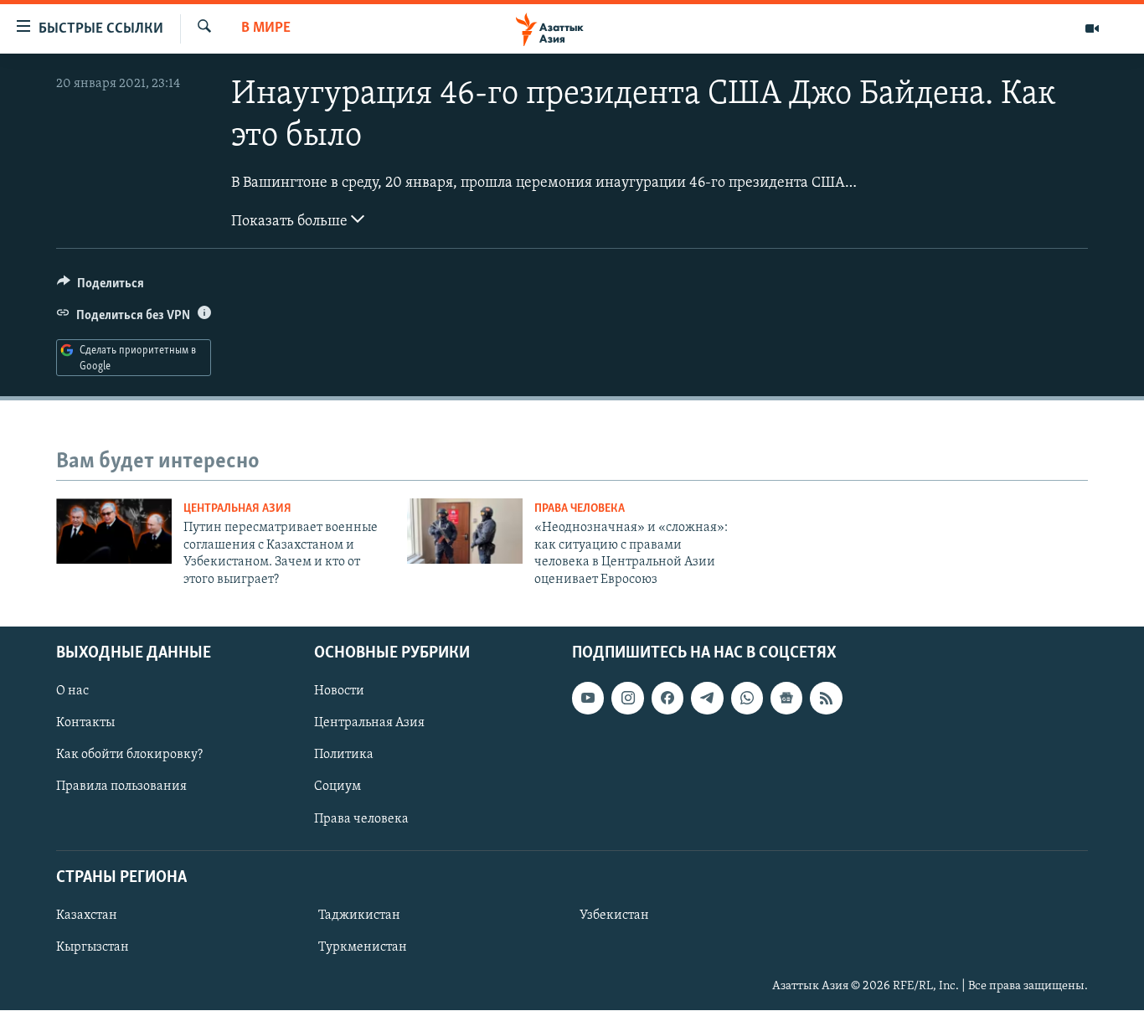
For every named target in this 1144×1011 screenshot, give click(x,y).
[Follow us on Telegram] (707, 698)
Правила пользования (121, 787)
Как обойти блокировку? (129, 754)
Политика (344, 754)
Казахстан (86, 915)
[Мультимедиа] (1092, 28)
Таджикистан (359, 915)
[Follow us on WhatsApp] (747, 698)
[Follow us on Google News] (786, 698)
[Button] (100, 287)
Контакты (85, 723)
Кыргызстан (92, 947)
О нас (72, 691)
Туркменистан (362, 947)
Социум (337, 787)
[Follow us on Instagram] (627, 698)
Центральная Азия (237, 509)
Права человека (579, 509)
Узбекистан (614, 915)
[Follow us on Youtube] (588, 698)
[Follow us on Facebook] (667, 698)
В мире (266, 28)
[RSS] (826, 698)
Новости (339, 691)
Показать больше (291, 222)
